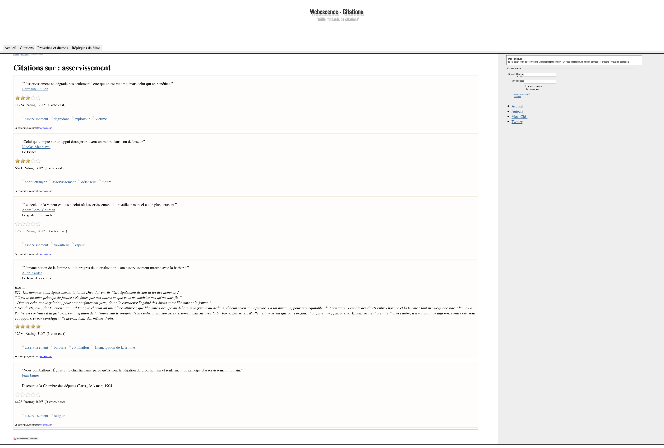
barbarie (60, 347)
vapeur (80, 244)
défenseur (88, 181)
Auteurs (517, 111)
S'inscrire (517, 96)
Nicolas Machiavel (36, 146)
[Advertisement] (336, 32)
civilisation (80, 347)
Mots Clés (519, 116)
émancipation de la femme (115, 347)
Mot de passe (517, 81)
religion (60, 415)
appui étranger (36, 181)
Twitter (516, 121)
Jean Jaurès (30, 375)
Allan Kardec (32, 272)
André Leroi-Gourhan (38, 209)
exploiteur (82, 118)
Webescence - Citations (336, 11)
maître (106, 181)
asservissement (36, 118)
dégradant (61, 118)
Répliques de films (86, 47)
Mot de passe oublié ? (522, 94)
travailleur (61, 244)
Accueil (517, 106)
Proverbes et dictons (52, 47)
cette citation (46, 128)
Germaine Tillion (35, 88)
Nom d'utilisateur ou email (516, 75)
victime (101, 118)
